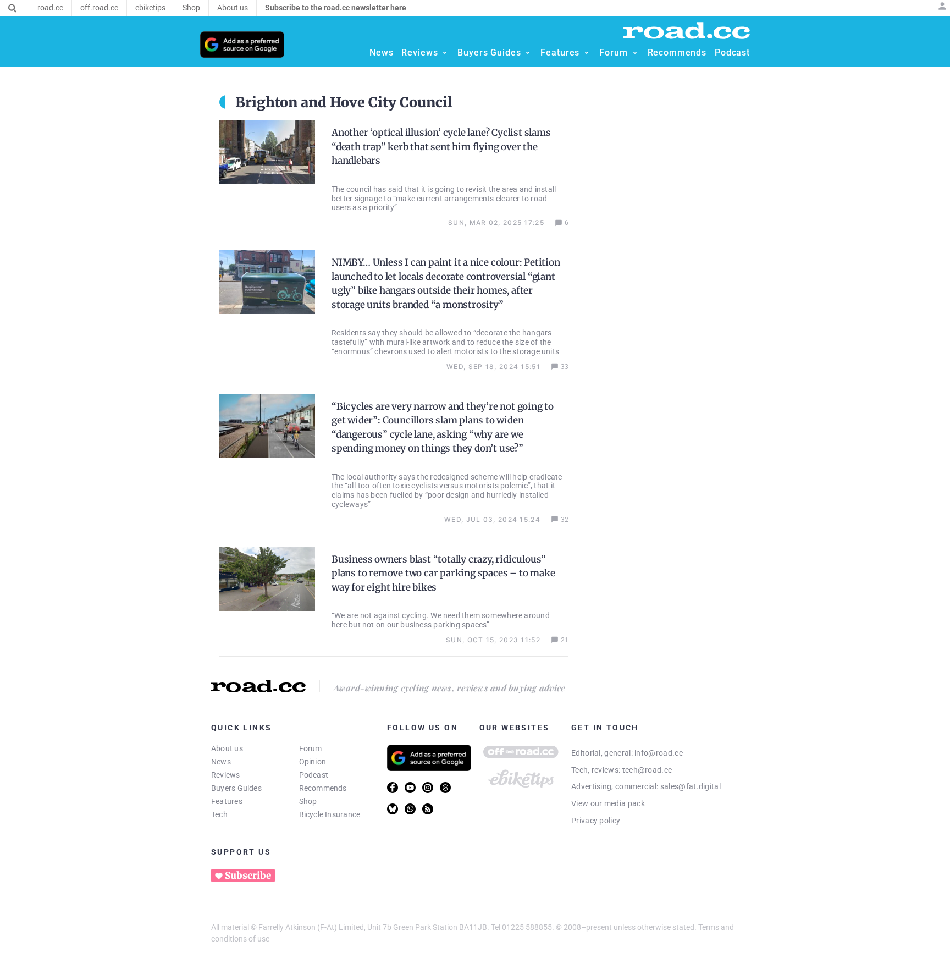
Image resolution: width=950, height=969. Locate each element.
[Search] (12, 8)
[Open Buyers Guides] (527, 52)
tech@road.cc (647, 770)
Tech (219, 814)
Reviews (225, 774)
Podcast (314, 774)
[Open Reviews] (444, 52)
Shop (308, 801)
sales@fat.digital (690, 786)
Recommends (323, 788)
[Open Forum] (635, 52)
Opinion (313, 761)
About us (227, 748)
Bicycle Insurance (330, 814)
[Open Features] (586, 52)
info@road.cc (658, 752)
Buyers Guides (236, 788)
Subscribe (248, 875)
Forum (310, 748)
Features (226, 801)
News (221, 761)
